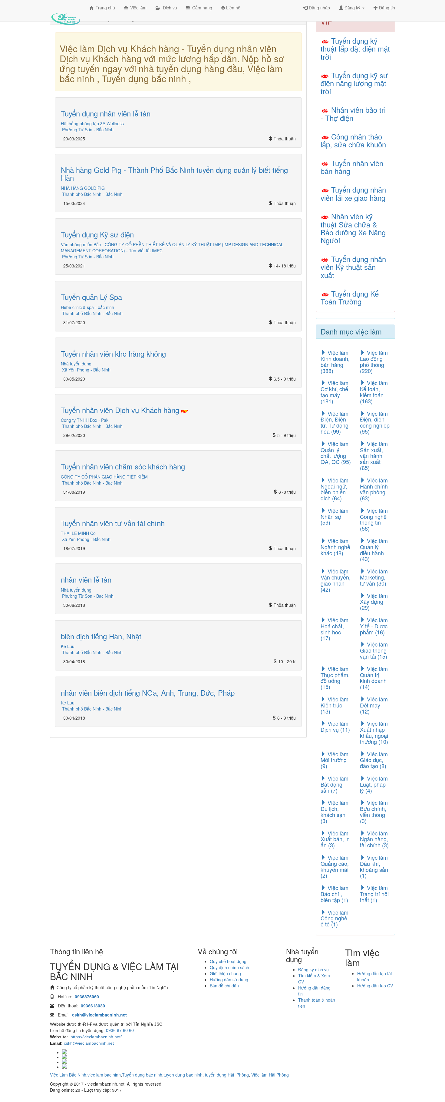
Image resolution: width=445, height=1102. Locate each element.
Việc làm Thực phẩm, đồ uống (335, 677)
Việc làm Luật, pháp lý (374, 784)
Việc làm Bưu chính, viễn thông (374, 811)
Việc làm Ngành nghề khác (335, 547)
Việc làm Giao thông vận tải (374, 650)
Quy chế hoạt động (228, 961)
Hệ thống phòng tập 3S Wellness (92, 123)
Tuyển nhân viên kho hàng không (113, 353)
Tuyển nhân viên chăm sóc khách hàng (123, 466)
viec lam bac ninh (104, 1075)
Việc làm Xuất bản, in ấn (335, 839)
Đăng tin (386, 8)
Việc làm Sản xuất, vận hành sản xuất (374, 456)
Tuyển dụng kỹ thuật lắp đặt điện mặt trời (355, 48)
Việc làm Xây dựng (374, 602)
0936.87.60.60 (120, 1030)
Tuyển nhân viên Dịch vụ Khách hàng (121, 410)
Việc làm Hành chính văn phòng (374, 489)
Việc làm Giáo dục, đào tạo (374, 760)
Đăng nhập (319, 8)
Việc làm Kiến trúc (334, 705)
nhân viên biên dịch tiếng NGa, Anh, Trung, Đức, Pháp (148, 692)
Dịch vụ (168, 8)
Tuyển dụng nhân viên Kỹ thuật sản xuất (353, 267)
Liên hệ (232, 8)
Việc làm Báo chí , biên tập (334, 894)
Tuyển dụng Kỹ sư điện (97, 234)
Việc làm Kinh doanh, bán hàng (335, 361)
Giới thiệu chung (225, 973)
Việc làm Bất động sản (334, 784)
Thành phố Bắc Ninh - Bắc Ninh (92, 194)
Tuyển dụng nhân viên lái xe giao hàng (353, 193)
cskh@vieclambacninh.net (89, 1043)
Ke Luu (67, 646)
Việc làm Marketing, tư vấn (374, 577)
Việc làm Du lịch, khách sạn (334, 811)
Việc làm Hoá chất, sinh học (334, 629)
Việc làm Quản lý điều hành (374, 550)
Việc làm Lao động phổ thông (374, 361)
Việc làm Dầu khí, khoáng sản (374, 866)
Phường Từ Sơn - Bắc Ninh (88, 129)
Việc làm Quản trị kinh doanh (374, 677)
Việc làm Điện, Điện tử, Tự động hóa (334, 422)
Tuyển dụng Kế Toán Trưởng (350, 297)
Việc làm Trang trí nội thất (374, 894)
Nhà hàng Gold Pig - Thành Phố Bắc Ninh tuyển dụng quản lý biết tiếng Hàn (174, 173)
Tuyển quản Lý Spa (91, 296)
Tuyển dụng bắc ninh (142, 1075)
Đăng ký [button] (352, 8)
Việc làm (137, 8)
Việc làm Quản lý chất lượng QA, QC (336, 452)
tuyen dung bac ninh (183, 1075)
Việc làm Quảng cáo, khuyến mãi (335, 866)
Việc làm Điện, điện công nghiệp (375, 422)
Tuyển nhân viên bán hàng (352, 167)
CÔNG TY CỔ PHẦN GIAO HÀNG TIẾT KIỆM (104, 477)
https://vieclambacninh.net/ (96, 1036)
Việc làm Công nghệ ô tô (334, 918)
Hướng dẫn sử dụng (229, 979)
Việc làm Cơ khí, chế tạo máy (334, 392)
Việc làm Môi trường (334, 760)
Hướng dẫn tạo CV (375, 986)
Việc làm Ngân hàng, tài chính (374, 839)
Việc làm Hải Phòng (270, 1075)
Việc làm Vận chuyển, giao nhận (336, 580)
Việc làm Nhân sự (334, 516)
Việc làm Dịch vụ (335, 726)
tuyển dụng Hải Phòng (227, 1075)
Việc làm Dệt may (374, 705)
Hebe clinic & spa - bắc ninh (87, 307)
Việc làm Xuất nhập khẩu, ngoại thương (374, 732)
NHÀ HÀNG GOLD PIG (83, 188)
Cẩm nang (201, 8)
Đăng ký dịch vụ (313, 969)
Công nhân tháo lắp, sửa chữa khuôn (353, 140)
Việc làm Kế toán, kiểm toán (374, 392)
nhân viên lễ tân (86, 579)
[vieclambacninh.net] (65, 13)
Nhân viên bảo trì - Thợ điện (353, 113)
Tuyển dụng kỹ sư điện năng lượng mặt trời (354, 83)
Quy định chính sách (229, 967)
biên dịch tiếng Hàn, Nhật (101, 636)
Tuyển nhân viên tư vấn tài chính (113, 523)
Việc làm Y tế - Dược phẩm (374, 626)
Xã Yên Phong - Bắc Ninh (86, 370)
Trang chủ (104, 8)
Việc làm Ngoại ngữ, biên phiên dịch (334, 489)
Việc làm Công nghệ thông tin (374, 519)
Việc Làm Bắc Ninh (68, 1075)
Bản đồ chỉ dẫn (224, 986)
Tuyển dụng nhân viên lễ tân (105, 113)
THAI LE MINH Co (78, 533)
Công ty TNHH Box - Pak (84, 420)
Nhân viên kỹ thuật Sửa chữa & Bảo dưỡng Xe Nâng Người (353, 228)
